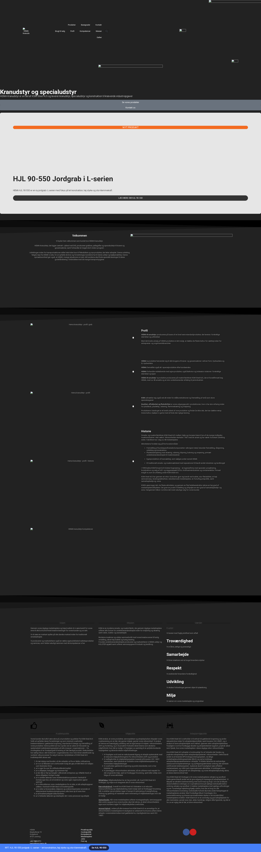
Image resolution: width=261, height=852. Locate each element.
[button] (106, 31)
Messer (99, 31)
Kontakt (99, 25)
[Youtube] (193, 832)
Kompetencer (85, 31)
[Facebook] (186, 832)
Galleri (99, 37)
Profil (72, 31)
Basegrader (85, 25)
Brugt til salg (60, 31)
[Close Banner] (6, 848)
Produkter (72, 25)
